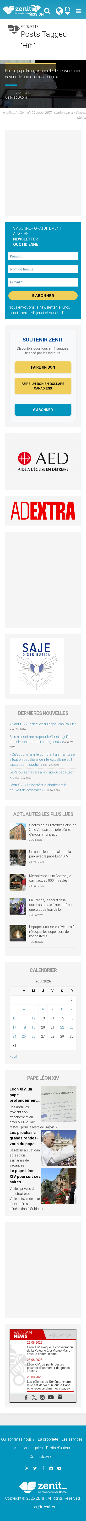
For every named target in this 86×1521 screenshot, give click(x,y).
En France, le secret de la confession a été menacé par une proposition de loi (51, 904)
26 (33, 1036)
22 (62, 1027)
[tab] (26, 1334)
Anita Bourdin (16, 97)
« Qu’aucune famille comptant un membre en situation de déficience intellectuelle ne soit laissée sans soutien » (43, 759)
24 (14, 1036)
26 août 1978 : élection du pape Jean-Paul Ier (43, 724)
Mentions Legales (28, 1448)
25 (24, 1036)
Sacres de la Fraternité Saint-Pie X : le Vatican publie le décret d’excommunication (52, 829)
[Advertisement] (43, 173)
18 (24, 1027)
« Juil (13, 1056)
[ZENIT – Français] (24, 9)
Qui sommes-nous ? (18, 1439)
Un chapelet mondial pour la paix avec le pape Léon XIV (50, 854)
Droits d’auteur (58, 1448)
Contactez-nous (43, 1456)
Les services (72, 1439)
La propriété (48, 1439)
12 (33, 1018)
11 (24, 1018)
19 (33, 1027)
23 (72, 1027)
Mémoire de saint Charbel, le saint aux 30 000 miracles (50, 878)
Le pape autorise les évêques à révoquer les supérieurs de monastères (52, 931)
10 (14, 1018)
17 (14, 1027)
